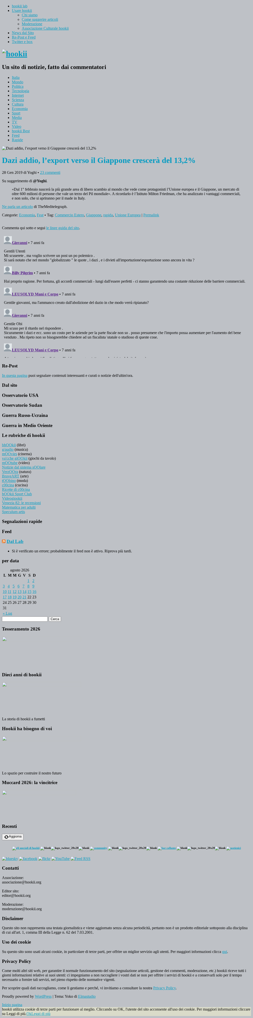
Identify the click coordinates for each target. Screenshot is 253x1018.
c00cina (8, 485)
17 (5, 597)
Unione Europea (128, 215)
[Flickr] (44, 859)
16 (34, 591)
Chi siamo (30, 15)
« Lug (7, 613)
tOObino (9, 480)
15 (29, 591)
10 (5, 591)
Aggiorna (15, 836)
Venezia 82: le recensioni (21, 503)
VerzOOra (10, 472)
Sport (16, 113)
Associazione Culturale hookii (45, 28)
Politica (17, 86)
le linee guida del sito (62, 228)
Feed (16, 135)
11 (9, 591)
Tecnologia (20, 91)
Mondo (17, 82)
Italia (16, 77)
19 (15, 597)
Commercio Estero (69, 215)
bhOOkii (9, 445)
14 (24, 591)
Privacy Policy (164, 988)
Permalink (151, 215)
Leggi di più (40, 1014)
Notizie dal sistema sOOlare (23, 467)
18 (10, 597)
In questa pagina (14, 375)
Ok (28, 1014)
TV (14, 122)
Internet (18, 95)
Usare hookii (22, 10)
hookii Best (21, 131)
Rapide (17, 140)
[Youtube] (60, 859)
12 (15, 591)
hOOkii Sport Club (17, 494)
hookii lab (19, 6)
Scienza (18, 100)
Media (17, 117)
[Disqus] (126, 296)
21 (24, 597)
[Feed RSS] (80, 859)
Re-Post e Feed (24, 37)
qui (224, 952)
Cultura (17, 104)
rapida (108, 215)
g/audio (8, 449)
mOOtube (10, 463)
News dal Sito (23, 33)
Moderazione (32, 24)
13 (19, 591)
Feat (40, 215)
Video (16, 126)
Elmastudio (87, 996)
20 (19, 597)
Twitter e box (22, 42)
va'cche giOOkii (14, 458)
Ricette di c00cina (16, 489)
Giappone (93, 215)
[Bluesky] (10, 859)
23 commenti (50, 172)
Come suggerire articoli (40, 19)
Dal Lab (15, 541)
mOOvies (9, 454)
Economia (20, 109)
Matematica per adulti (19, 507)
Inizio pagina (12, 1005)
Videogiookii (12, 498)
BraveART (10, 476)
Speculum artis (13, 512)
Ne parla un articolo (17, 206)
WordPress (43, 996)
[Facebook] (28, 859)
